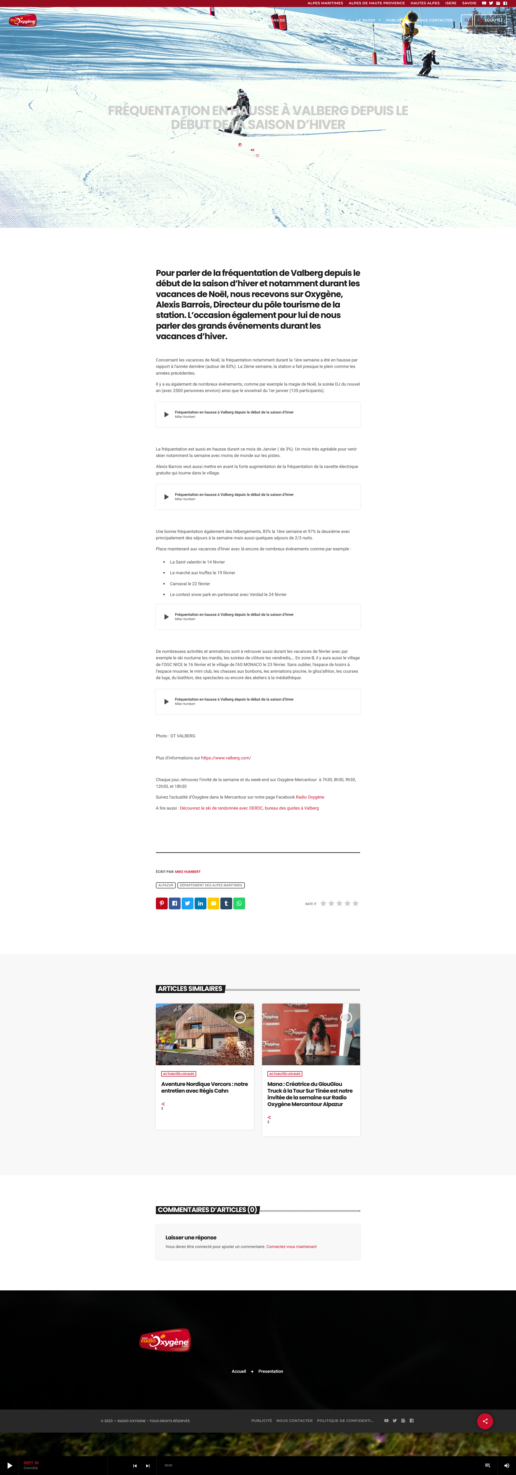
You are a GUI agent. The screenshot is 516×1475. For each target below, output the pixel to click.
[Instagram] (498, 3)
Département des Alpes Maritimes (211, 885)
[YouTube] (484, 3)
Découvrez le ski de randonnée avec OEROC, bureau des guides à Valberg (249, 808)
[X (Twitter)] (491, 3)
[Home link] (22, 20)
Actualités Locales (178, 1074)
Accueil (239, 1371)
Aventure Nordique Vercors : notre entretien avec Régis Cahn (204, 1087)
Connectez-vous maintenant (292, 1246)
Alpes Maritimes (258, 90)
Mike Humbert (188, 871)
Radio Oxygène (310, 797)
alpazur (165, 885)
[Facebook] (505, 3)
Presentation (271, 1371)
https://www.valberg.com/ (226, 757)
